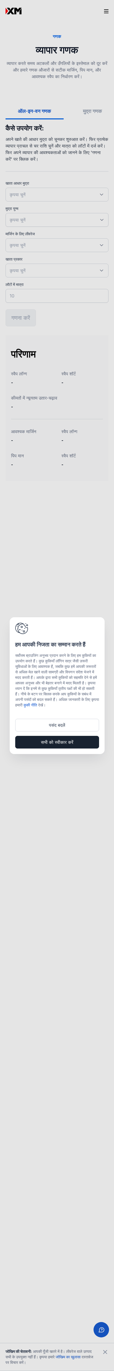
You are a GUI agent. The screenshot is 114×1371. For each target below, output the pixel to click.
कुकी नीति (30, 705)
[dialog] (57, 685)
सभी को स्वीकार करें (57, 742)
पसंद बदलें (57, 725)
